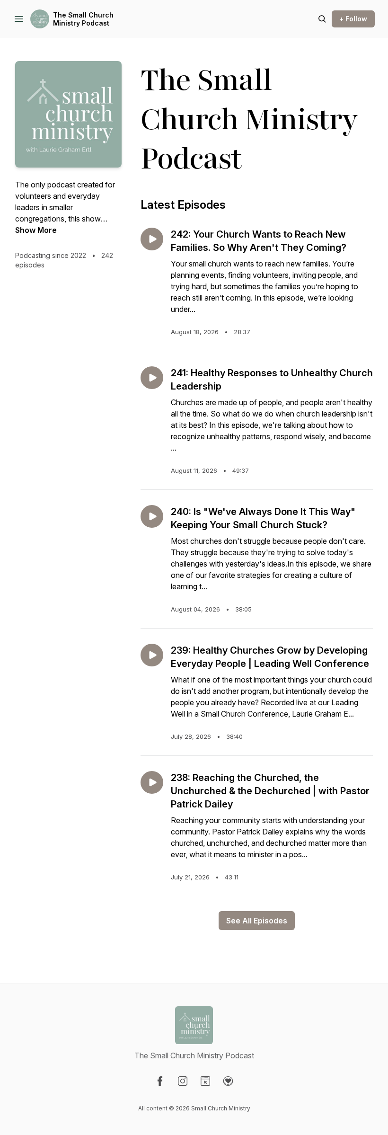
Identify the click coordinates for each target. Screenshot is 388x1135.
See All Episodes (256, 920)
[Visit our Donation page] (228, 1081)
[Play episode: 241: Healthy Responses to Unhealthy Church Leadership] (152, 377)
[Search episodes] (322, 19)
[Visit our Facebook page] (160, 1081)
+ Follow (353, 19)
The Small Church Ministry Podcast (83, 19)
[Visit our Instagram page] (182, 1081)
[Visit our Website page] (205, 1081)
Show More (36, 230)
